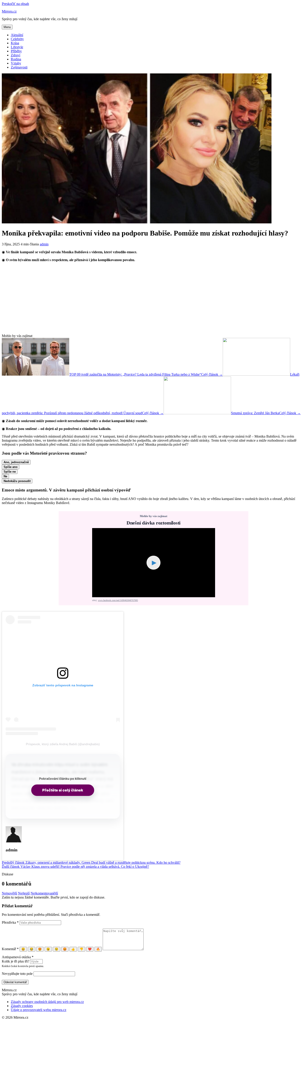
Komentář (10, 949)
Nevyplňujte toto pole (17, 974)
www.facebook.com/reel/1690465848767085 (118, 600)
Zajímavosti (19, 67)
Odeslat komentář (15, 982)
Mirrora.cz (9, 11)
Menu (7, 27)
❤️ (90, 949)
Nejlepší (24, 893)
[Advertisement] (153, 298)
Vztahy (16, 63)
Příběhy (16, 51)
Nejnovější (9, 893)
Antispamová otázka (17, 957)
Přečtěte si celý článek (62, 790)
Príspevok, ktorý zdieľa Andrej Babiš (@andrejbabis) (63, 744)
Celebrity (17, 39)
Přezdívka (10, 922)
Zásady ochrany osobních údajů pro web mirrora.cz (47, 1002)
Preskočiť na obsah (15, 4)
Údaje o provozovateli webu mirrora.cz (38, 1010)
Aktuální (17, 35)
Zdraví (15, 55)
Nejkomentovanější (44, 893)
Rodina (16, 59)
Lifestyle (17, 47)
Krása (15, 43)
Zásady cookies (22, 1006)
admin (44, 244)
